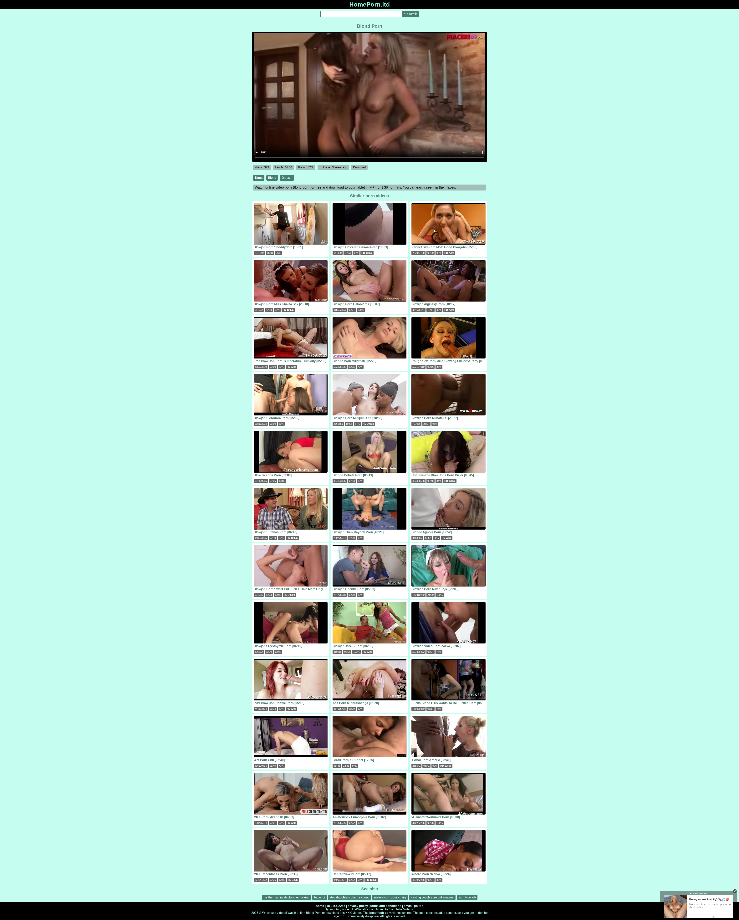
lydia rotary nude (337, 909)
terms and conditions (385, 905)
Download (359, 167)
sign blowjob (467, 897)
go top (418, 905)
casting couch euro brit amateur (432, 897)
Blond (272, 177)
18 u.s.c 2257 (335, 905)
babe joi (319, 897)
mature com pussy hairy (390, 897)
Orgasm (287, 177)
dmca (408, 905)
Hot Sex (389, 909)
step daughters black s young (350, 897)
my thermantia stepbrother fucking (286, 897)
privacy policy (358, 905)
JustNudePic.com (363, 909)
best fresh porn (380, 912)
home (320, 905)
